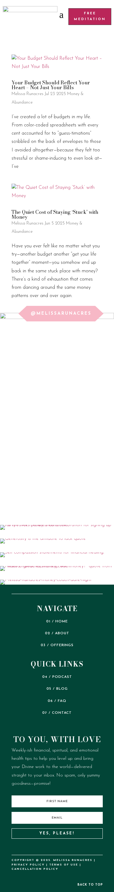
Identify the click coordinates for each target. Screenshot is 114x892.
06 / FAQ (57, 701)
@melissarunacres (61, 313)
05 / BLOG (57, 689)
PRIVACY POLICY (28, 864)
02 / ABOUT (57, 633)
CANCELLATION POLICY (35, 869)
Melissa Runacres (27, 94)
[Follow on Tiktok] (37, 847)
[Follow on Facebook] (76, 847)
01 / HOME (57, 621)
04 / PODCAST (57, 677)
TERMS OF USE (63, 864)
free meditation (90, 16)
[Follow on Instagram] (50, 847)
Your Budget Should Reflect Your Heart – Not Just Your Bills (51, 85)
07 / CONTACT (57, 713)
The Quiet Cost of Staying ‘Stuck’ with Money (55, 214)
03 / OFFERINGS (57, 645)
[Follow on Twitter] (63, 847)
